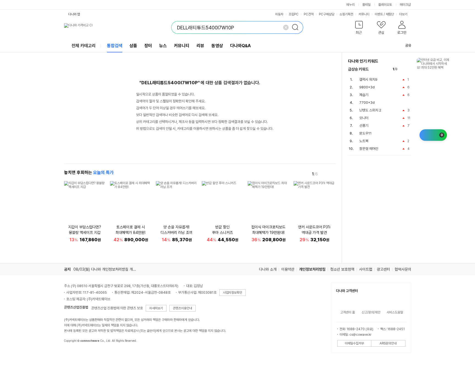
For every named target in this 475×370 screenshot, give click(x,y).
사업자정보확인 (232, 293)
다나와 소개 (268, 269)
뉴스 (163, 45)
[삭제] (286, 27)
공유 (408, 45)
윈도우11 (365, 133)
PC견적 (309, 14)
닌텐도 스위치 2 (370, 110)
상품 (133, 45)
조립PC (294, 14)
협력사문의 (403, 269)
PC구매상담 (326, 14)
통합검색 (114, 45)
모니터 (363, 118)
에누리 (350, 5)
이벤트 (379, 14)
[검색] (297, 27)
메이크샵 (405, 5)
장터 (148, 45)
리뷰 (200, 45)
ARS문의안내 (388, 343)
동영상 (217, 45)
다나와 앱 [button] (74, 14)
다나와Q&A (240, 45)
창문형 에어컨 (368, 149)
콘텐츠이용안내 (182, 308)
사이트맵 (365, 269)
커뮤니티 (363, 14)
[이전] (324, 174)
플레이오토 (385, 5)
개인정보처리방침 (312, 269)
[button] (359, 28)
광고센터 (383, 269)
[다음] (332, 174)
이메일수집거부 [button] (354, 343)
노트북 (363, 141)
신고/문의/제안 (371, 312)
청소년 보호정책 (342, 269)
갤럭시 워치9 (368, 79)
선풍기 (363, 126)
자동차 (279, 14)
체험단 (390, 14)
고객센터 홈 (347, 312)
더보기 (403, 14)
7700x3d (367, 102)
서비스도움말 (394, 312)
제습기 (363, 95)
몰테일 (366, 5)
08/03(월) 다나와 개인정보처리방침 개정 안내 (108, 269)
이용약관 (287, 269)
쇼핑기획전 (346, 14)
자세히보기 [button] (156, 308)
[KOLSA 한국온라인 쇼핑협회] (74, 353)
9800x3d (367, 87)
